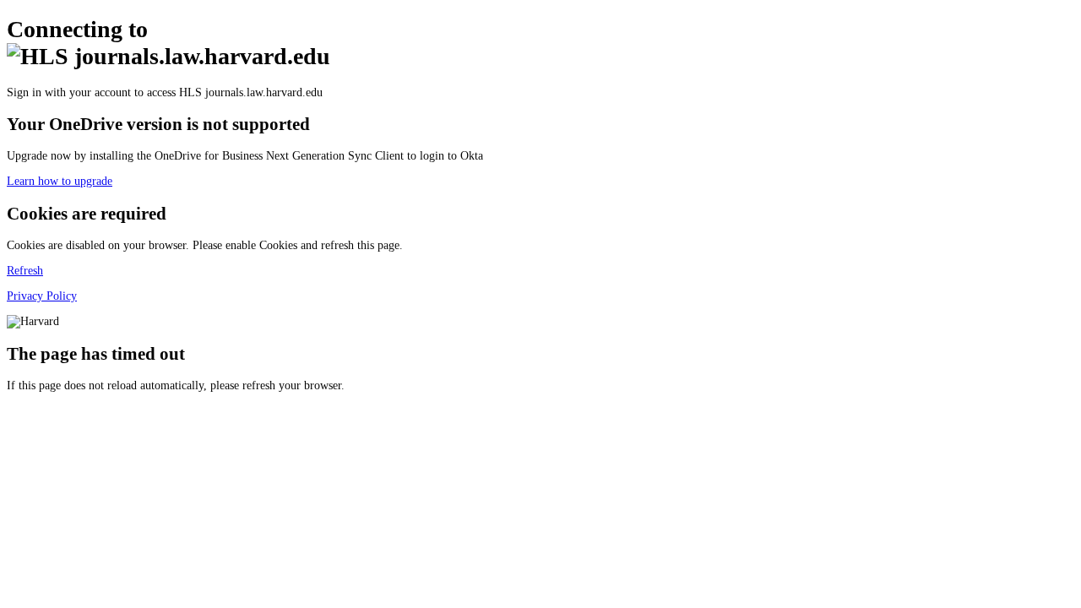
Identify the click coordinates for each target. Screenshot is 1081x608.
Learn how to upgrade (59, 181)
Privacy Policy (42, 296)
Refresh (25, 270)
